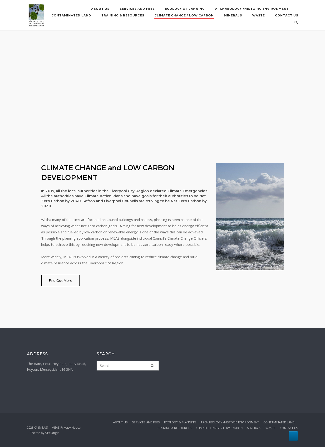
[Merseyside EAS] (293, 436)
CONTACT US (286, 15)
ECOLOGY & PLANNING (185, 8)
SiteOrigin (52, 433)
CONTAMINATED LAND (71, 15)
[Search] (152, 365)
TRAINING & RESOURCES (122, 15)
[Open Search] (296, 23)
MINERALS (233, 15)
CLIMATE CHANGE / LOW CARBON (184, 15)
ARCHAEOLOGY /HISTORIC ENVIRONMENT (252, 8)
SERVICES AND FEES (137, 8)
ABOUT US (100, 8)
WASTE (258, 15)
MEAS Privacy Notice (66, 427)
